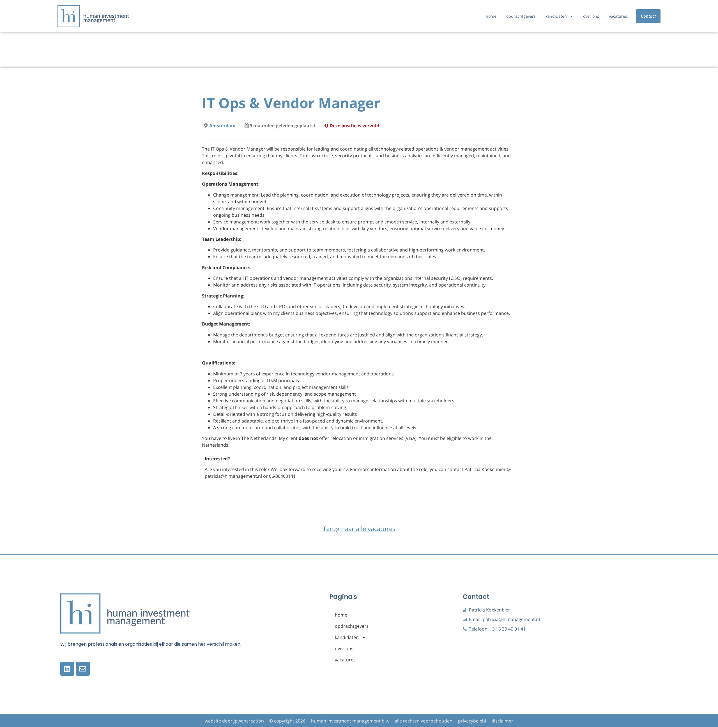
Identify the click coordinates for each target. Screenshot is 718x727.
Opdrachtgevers (521, 16)
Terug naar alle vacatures (359, 528)
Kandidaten (556, 16)
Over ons (591, 16)
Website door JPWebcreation (234, 721)
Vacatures (618, 16)
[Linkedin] (67, 669)
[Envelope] (83, 669)
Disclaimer (502, 721)
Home (491, 16)
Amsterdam (222, 126)
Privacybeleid (472, 721)
